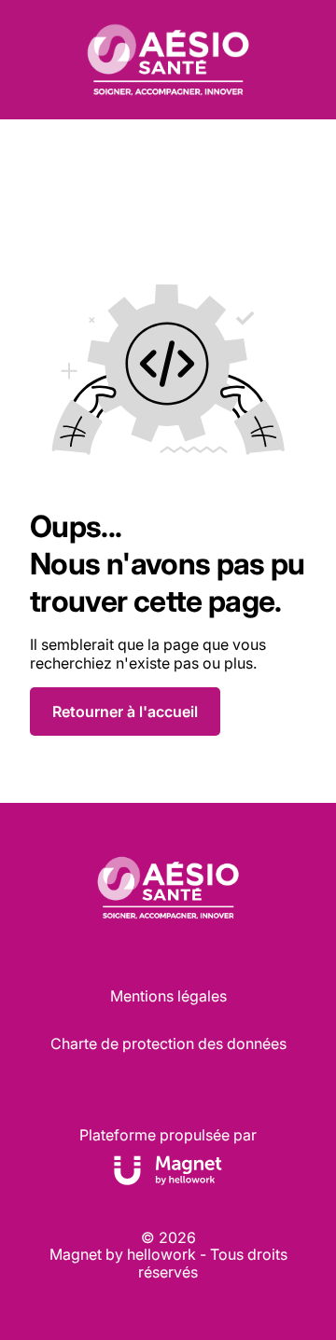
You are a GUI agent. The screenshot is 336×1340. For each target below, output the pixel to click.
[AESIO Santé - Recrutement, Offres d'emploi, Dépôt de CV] (167, 59)
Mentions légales (168, 996)
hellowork (161, 1254)
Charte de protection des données (168, 1043)
